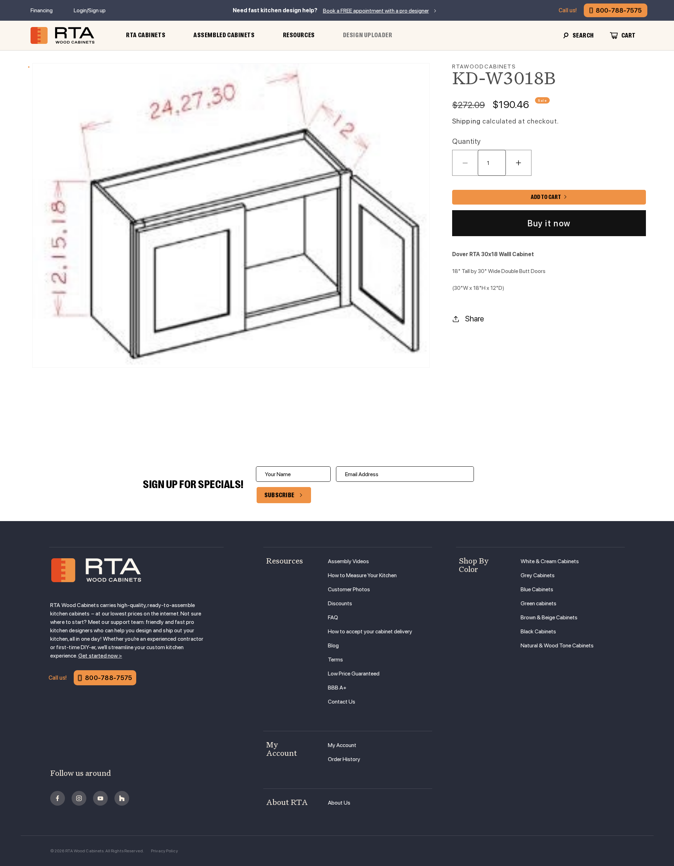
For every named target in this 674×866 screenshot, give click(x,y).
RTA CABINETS (145, 35)
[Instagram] (79, 798)
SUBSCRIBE (279, 495)
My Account (342, 745)
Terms (335, 659)
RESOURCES (299, 35)
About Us (339, 802)
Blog (333, 645)
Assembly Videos (348, 561)
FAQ (333, 617)
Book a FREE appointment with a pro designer (376, 10)
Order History (344, 759)
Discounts (340, 603)
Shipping (466, 121)
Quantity (466, 141)
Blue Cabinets (537, 589)
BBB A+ (337, 687)
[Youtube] (100, 798)
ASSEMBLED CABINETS (224, 35)
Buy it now (549, 223)
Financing (42, 10)
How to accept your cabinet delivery (370, 631)
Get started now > (100, 655)
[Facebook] (57, 798)
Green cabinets (538, 603)
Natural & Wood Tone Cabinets (557, 645)
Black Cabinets (538, 631)
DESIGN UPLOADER (367, 35)
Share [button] (474, 318)
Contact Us (341, 701)
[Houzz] (121, 798)
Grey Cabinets (538, 575)
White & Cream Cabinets (550, 561)
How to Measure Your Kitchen (362, 575)
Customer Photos (349, 589)
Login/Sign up (90, 10)
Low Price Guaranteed (353, 673)
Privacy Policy (164, 850)
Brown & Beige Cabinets (549, 617)
